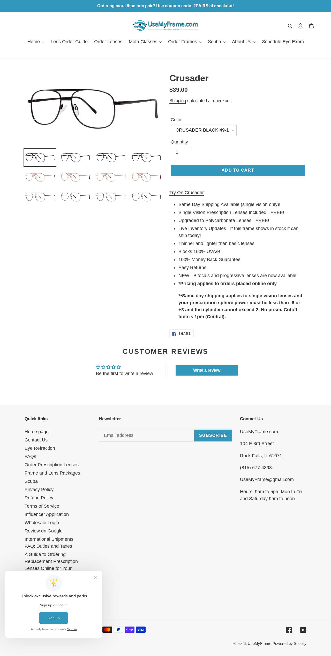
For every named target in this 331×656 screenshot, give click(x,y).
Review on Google (44, 530)
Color (176, 119)
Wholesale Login (42, 522)
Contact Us (36, 440)
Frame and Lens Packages (52, 473)
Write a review (206, 370)
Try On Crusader (186, 192)
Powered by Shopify (289, 643)
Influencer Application (47, 514)
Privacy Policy (39, 489)
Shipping (177, 100)
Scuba (31, 481)
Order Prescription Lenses (52, 464)
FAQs (30, 456)
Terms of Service (42, 506)
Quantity (179, 141)
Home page (37, 431)
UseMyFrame (259, 643)
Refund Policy (39, 497)
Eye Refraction (40, 448)
